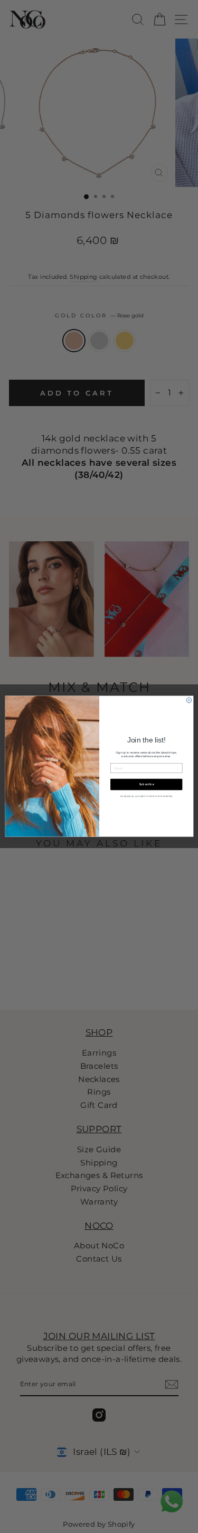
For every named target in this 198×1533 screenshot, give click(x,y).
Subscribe (146, 785)
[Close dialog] (189, 700)
